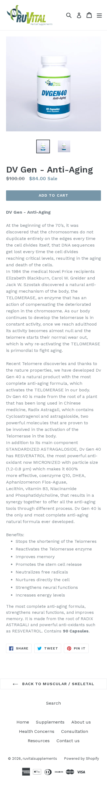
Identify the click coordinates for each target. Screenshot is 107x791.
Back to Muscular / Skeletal (57, 684)
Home (22, 722)
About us (81, 722)
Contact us (68, 740)
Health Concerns (36, 731)
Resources (39, 740)
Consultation (74, 731)
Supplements (50, 722)
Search (53, 703)
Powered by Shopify (81, 758)
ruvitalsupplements (40, 758)
